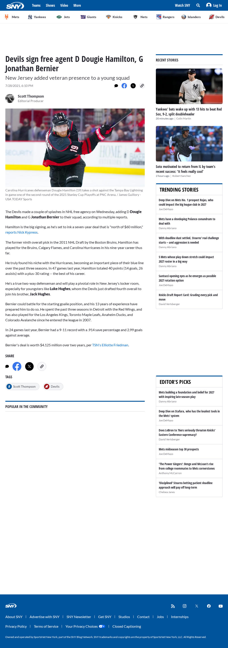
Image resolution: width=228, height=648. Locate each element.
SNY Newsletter (79, 617)
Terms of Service (46, 626)
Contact (143, 617)
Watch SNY (182, 5)
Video (64, 5)
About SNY (13, 617)
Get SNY (104, 617)
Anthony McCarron (170, 473)
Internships (180, 617)
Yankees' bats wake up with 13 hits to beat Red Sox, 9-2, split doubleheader (189, 112)
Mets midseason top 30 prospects (179, 449)
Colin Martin (183, 118)
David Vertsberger (169, 304)
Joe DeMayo (166, 209)
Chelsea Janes (167, 492)
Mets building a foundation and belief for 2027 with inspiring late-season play (186, 394)
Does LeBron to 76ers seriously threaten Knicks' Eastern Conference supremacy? (187, 432)
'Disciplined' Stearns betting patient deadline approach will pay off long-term (185, 485)
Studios (124, 617)
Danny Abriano (168, 228)
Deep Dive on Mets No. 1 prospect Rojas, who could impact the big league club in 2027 (186, 202)
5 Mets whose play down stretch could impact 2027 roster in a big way (186, 259)
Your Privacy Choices (81, 626)
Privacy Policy (16, 626)
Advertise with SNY (44, 617)
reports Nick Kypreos (21, 232)
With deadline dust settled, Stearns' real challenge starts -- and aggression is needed (189, 240)
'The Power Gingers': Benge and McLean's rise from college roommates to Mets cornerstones (187, 466)
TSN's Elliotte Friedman (110, 345)
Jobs (160, 617)
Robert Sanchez (181, 176)
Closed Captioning (126, 626)
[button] (214, 5)
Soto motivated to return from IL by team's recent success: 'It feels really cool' (185, 169)
